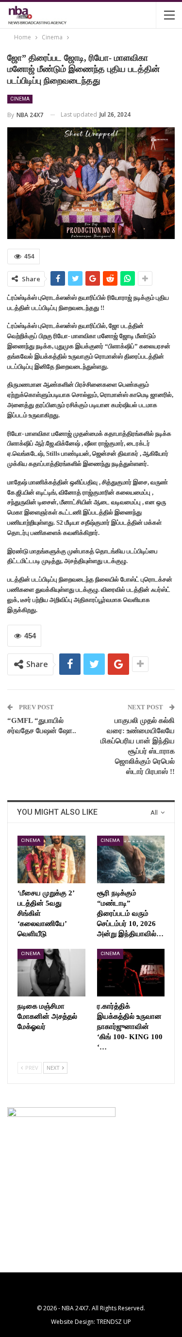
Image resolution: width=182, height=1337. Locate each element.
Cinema (20, 99)
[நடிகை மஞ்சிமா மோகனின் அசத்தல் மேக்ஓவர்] (51, 972)
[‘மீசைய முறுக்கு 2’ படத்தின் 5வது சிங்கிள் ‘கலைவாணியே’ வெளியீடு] (51, 859)
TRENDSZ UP (114, 1322)
